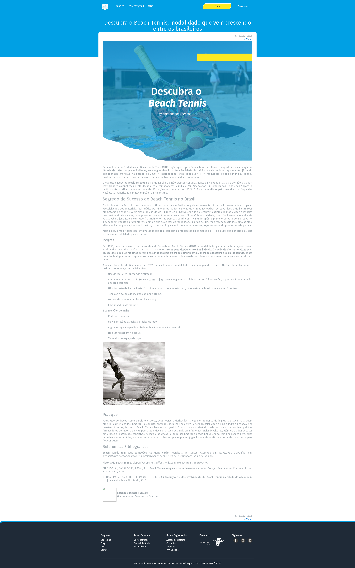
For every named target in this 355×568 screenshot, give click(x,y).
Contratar (171, 543)
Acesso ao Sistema (175, 540)
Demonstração (141, 540)
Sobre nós (106, 540)
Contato (105, 550)
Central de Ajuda (142, 543)
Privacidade (140, 546)
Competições (136, 6)
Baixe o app (243, 6)
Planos (120, 6)
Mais (150, 6)
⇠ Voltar (248, 39)
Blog (103, 543)
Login (217, 6)
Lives (103, 546)
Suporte (170, 546)
